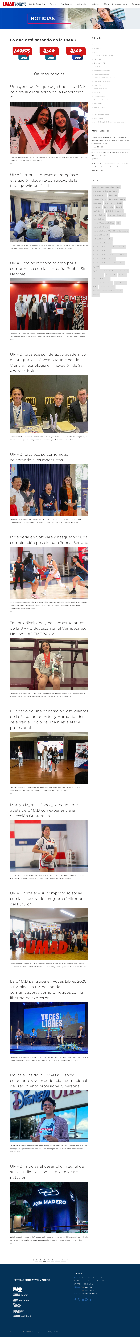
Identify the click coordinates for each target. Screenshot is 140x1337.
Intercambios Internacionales (104, 78)
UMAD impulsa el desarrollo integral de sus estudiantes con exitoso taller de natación (47, 1172)
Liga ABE (96, 267)
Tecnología (98, 103)
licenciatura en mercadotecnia (104, 259)
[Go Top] (136, 1332)
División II (119, 211)
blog (95, 52)
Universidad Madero (101, 115)
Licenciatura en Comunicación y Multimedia (109, 247)
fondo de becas (99, 219)
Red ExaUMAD (99, 96)
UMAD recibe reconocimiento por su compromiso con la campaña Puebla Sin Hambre (48, 268)
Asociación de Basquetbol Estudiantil (106, 187)
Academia (97, 48)
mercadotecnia (98, 275)
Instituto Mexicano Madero (102, 239)
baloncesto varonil (99, 195)
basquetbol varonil (99, 199)
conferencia (97, 207)
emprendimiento (99, 215)
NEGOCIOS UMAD (100, 89)
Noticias (97, 92)
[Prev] (33, 1260)
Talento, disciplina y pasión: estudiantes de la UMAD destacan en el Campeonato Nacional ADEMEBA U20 (48, 628)
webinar (96, 295)
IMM (118, 223)
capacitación (97, 203)
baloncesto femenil (110, 191)
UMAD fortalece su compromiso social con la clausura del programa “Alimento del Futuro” (47, 898)
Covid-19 (119, 207)
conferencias (108, 207)
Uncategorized (99, 111)
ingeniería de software (101, 227)
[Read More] (11, 164)
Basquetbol (113, 195)
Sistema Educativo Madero (102, 283)
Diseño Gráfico (98, 211)
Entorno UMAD (99, 63)
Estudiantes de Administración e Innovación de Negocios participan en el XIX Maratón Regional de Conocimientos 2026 (110, 140)
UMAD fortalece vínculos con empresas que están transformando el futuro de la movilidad (110, 165)
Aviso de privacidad (39, 1332)
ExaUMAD (97, 67)
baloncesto (97, 191)
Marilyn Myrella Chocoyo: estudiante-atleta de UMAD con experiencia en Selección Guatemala (44, 810)
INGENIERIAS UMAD (101, 74)
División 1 (109, 211)
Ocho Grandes (111, 275)
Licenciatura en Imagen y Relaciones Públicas (109, 255)
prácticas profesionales (101, 279)
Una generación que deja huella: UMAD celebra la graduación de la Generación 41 (47, 92)
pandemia (122, 275)
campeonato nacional (117, 199)
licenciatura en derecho (101, 251)
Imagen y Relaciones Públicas (103, 223)
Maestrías (97, 85)
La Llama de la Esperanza (103, 81)
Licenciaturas (119, 263)
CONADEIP (118, 203)
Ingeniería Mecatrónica (101, 235)
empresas (111, 215)
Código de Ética (53, 1332)
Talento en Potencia (101, 100)
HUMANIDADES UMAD (102, 70)
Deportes (97, 59)
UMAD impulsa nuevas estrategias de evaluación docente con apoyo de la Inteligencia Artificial (45, 180)
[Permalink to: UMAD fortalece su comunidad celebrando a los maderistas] (12, 466)
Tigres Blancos (99, 107)
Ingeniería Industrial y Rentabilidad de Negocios (110, 231)
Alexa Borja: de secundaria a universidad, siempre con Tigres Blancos (110, 153)
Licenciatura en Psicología (102, 263)
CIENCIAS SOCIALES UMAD (104, 56)
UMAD (95, 287)
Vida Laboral (98, 118)
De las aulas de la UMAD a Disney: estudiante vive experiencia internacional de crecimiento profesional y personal (48, 1080)
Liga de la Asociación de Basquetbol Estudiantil (110, 271)
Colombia (108, 203)
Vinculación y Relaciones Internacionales (109, 122)
